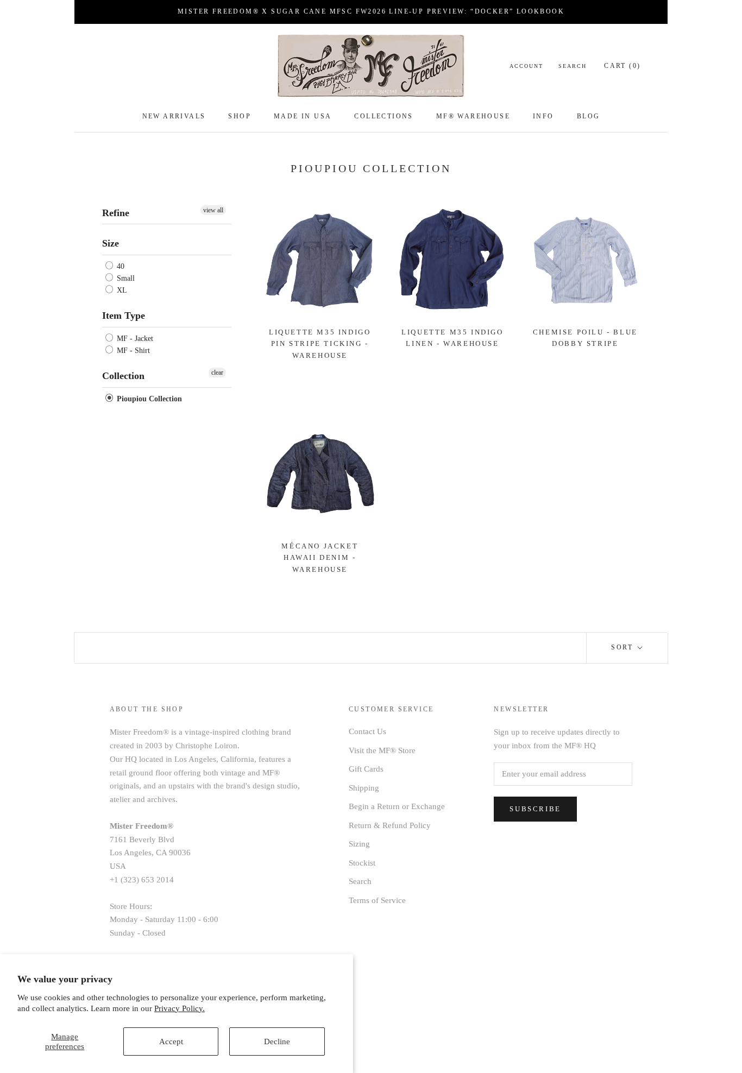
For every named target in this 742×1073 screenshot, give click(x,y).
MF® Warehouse (473, 116)
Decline (277, 1041)
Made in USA (302, 116)
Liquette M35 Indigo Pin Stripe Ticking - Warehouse (319, 343)
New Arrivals (174, 116)
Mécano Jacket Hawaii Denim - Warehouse (319, 557)
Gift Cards (366, 769)
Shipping (364, 788)
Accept (171, 1041)
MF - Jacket (134, 338)
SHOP (239, 116)
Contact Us (367, 731)
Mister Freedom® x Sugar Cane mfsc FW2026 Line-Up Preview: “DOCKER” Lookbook (371, 11)
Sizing (359, 844)
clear (217, 372)
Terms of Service (377, 900)
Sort (623, 647)
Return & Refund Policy (390, 825)
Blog (588, 116)
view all (213, 210)
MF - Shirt (132, 350)
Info (543, 116)
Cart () (622, 66)
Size (110, 243)
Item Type (123, 315)
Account (526, 66)
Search (572, 66)
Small (125, 278)
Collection (123, 375)
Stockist (362, 863)
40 (119, 266)
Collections (383, 116)
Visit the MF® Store (382, 750)
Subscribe (535, 809)
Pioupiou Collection (148, 399)
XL (121, 290)
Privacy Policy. (179, 1008)
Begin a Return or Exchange (397, 806)
